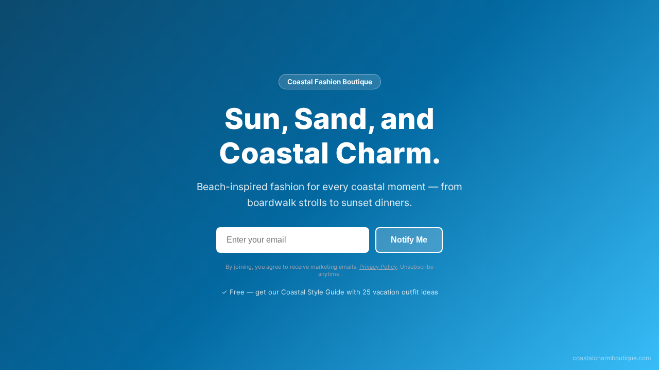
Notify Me (409, 239)
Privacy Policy (378, 266)
